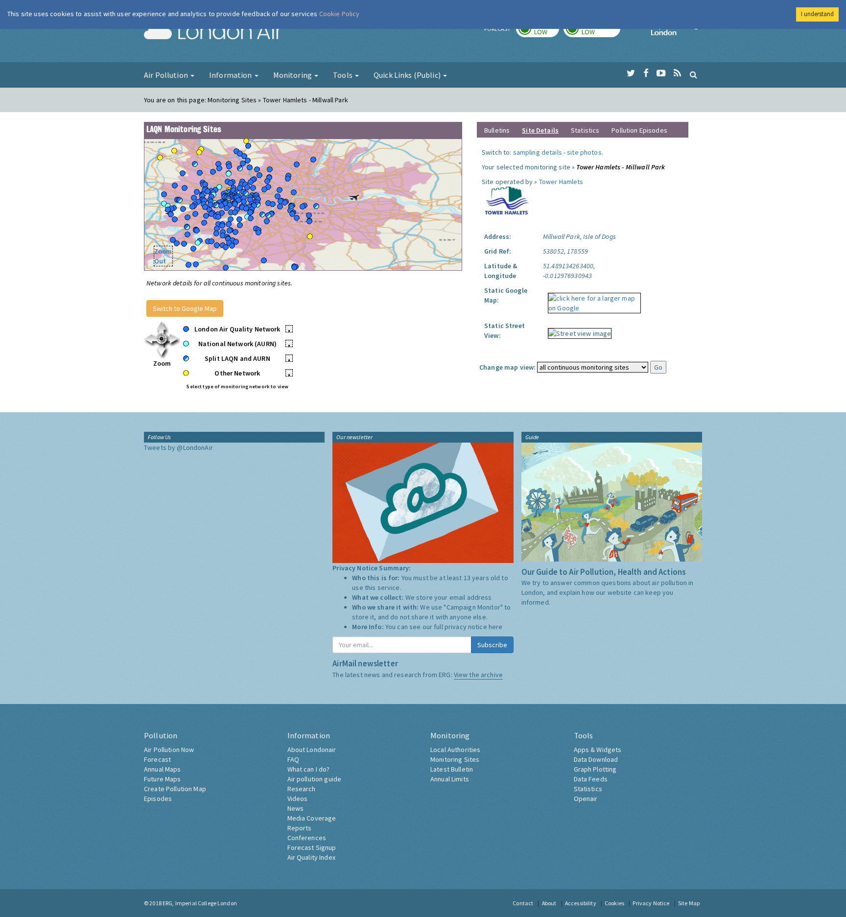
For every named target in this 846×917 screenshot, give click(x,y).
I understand (817, 14)
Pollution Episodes (639, 130)
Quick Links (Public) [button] (408, 75)
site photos (584, 152)
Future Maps (162, 779)
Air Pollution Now (169, 749)
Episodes (158, 798)
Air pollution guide (314, 779)
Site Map (689, 903)
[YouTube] (661, 73)
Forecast (157, 759)
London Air (213, 32)
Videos (297, 798)
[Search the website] (693, 74)
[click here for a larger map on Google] (592, 299)
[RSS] (677, 73)
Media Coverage (311, 818)
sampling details (537, 152)
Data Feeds (591, 779)
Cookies (614, 903)
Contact (523, 903)
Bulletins (497, 130)
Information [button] (231, 75)
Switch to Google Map (185, 308)
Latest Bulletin (451, 769)
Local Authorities (455, 749)
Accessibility (580, 903)
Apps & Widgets (598, 749)
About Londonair (311, 749)
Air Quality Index (311, 857)
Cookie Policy (339, 13)
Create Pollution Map (175, 788)
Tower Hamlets (561, 181)
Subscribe (492, 644)
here (496, 626)
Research (301, 788)
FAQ (293, 759)
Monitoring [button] (293, 75)
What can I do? (308, 769)
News (295, 808)
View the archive (478, 674)
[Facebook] (646, 73)
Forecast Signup (311, 847)
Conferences (307, 837)
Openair (586, 798)
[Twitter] (631, 73)
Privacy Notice (651, 903)
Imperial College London (676, 32)
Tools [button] (343, 75)
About (549, 903)
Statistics (585, 130)
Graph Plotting (595, 769)
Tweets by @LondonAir (178, 447)
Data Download (596, 759)
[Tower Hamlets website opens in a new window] (507, 199)
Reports (299, 827)
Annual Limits (449, 779)
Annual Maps (162, 769)
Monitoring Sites (454, 759)
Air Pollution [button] (166, 75)
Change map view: (507, 367)
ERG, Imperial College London (200, 903)
